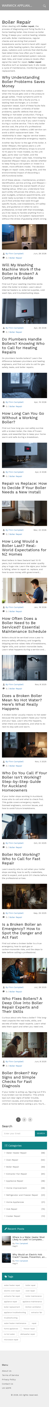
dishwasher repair (27, 1334)
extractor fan (36, 1312)
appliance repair (10, 1302)
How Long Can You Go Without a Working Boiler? (23, 417)
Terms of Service (10, 1375)
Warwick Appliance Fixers (20, 5)
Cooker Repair (13, 1216)
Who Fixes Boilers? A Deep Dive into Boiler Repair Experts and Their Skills (22, 1005)
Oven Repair (12, 1160)
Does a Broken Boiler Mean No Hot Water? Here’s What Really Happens (22, 702)
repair (34, 1323)
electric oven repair (12, 1291)
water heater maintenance (15, 1323)
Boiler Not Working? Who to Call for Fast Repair (21, 858)
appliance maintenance (32, 1302)
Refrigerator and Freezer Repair (22, 1195)
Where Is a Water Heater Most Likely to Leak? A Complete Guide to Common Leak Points (28, 1238)
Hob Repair (11, 1209)
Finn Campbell (21, 1243)
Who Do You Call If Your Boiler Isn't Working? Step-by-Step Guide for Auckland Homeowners (24, 781)
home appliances (11, 1329)
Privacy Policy (9, 1379)
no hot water (9, 1334)
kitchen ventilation (33, 1307)
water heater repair (12, 1285)
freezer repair (29, 1329)
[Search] (44, 6)
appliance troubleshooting (15, 1312)
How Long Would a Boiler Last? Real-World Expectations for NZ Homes (24, 547)
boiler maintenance (34, 1296)
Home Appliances (15, 1202)
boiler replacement (12, 1307)
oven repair (30, 1291)
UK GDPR (6, 1388)
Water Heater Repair (16, 1153)
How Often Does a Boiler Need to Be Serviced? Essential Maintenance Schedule (24, 625)
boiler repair (31, 1285)
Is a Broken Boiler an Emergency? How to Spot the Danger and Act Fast (22, 931)
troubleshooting (10, 1318)
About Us (6, 1371)
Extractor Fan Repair (16, 1174)
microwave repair (11, 1340)
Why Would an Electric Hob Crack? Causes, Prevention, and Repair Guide (29, 1255)
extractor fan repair (12, 1296)
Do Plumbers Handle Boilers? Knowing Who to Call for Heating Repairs (23, 345)
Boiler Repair (15, 258)
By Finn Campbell (15, 253)
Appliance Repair (14, 1181)
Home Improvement (16, 1188)
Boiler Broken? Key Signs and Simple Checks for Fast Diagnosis (19, 1079)
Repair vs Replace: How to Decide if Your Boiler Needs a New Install (24, 487)
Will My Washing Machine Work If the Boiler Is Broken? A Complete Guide (21, 271)
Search (41, 1133)
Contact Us (7, 1384)
